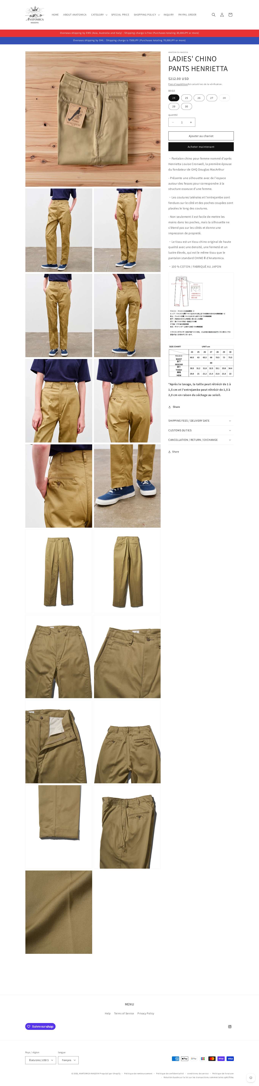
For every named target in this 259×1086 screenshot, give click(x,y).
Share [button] (175, 451)
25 (186, 98)
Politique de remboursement (138, 1073)
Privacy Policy (145, 1013)
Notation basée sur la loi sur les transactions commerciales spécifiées (199, 1077)
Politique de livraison (223, 1073)
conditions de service (198, 1073)
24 (173, 98)
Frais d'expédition (178, 84)
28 (226, 98)
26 (199, 98)
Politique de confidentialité (170, 1073)
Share (176, 407)
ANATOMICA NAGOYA (89, 1073)
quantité (172, 114)
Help (108, 1013)
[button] (99, 15)
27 (211, 98)
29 (173, 106)
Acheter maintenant (201, 147)
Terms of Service (124, 1013)
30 (186, 106)
